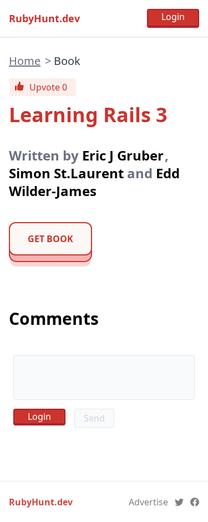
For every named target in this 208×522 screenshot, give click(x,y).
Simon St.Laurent (66, 173)
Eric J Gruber (123, 155)
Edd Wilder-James (94, 182)
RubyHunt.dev (44, 18)
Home (24, 60)
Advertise (148, 502)
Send (94, 418)
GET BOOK (50, 239)
